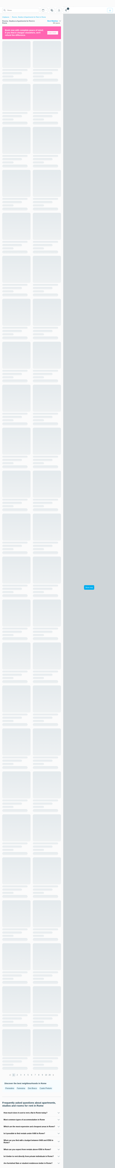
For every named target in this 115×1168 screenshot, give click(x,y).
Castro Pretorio (46, 1088)
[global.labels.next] (53, 1074)
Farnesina (21, 1088)
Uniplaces (5, 17)
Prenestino (9, 1088)
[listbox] (54, 21)
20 (50, 1075)
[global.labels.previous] (10, 1074)
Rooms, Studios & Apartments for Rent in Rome (29, 17)
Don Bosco (32, 1088)
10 (46, 1075)
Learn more (51, 33)
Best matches (52, 21)
